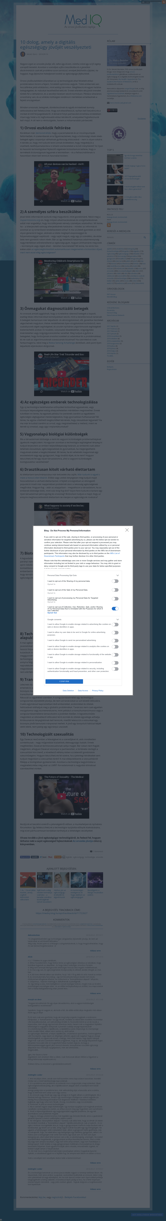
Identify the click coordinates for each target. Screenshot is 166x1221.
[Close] (127, 530)
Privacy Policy (97, 691)
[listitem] (83, 575)
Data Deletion (68, 691)
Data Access (83, 691)
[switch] (115, 581)
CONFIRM (64, 681)
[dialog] (83, 610)
